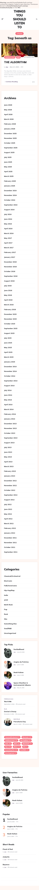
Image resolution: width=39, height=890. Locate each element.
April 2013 (8, 462)
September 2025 (10, 148)
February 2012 (10, 528)
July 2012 (7, 504)
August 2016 (9, 281)
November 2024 (10, 195)
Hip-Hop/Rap (9, 590)
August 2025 (9, 152)
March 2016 (8, 305)
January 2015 (9, 362)
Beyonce (6, 864)
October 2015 (9, 324)
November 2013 (10, 428)
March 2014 (8, 409)
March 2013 (8, 466)
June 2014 (8, 395)
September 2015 (10, 328)
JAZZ (6, 600)
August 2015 (9, 333)
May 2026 (8, 110)
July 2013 (7, 447)
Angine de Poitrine (21, 662)
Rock (6, 614)
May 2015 (8, 347)
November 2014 (10, 371)
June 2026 (8, 105)
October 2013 (9, 433)
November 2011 (10, 542)
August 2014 (9, 386)
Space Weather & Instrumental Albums (22, 684)
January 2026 (9, 129)
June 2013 (8, 452)
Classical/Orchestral (12, 576)
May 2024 (8, 224)
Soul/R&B (7, 628)
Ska (5, 619)
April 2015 (8, 352)
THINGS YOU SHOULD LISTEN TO (19, 19)
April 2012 (8, 519)
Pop (5, 609)
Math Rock (8, 605)
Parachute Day (20, 722)
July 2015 (7, 338)
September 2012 (10, 495)
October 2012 (9, 490)
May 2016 (8, 295)
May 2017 (8, 238)
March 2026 (8, 119)
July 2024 (7, 214)
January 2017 (9, 257)
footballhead (19, 649)
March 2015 (8, 357)
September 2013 (10, 438)
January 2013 (9, 476)
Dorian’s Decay (10, 711)
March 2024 (8, 233)
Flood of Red (8, 849)
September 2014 (10, 381)
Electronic (8, 581)
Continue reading (12, 81)
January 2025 (9, 186)
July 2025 (7, 157)
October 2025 (9, 143)
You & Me (7, 701)
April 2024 (8, 228)
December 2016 (10, 262)
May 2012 (8, 514)
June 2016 (8, 290)
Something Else (10, 624)
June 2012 (8, 509)
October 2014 (9, 376)
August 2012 (9, 500)
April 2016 (8, 300)
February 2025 (10, 181)
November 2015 (10, 319)
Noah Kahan (19, 672)
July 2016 (7, 286)
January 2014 (9, 419)
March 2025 (8, 176)
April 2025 (8, 171)
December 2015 (10, 314)
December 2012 (10, 481)
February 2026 (10, 124)
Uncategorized (10, 633)
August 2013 (9, 443)
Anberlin (6, 857)
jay (7, 67)
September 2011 (10, 552)
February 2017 (10, 252)
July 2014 (7, 390)
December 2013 (10, 424)
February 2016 (10, 309)
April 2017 (8, 243)
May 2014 (8, 400)
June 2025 (8, 162)
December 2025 (10, 133)
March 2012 (8, 523)
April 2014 (8, 404)
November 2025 (10, 138)
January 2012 (9, 533)
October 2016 (9, 271)
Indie (18, 57)
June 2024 (8, 219)
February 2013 (10, 471)
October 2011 (9, 547)
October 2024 (9, 200)
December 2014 (10, 366)
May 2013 (8, 457)
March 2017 (8, 248)
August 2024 (9, 210)
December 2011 (10, 538)
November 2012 (10, 485)
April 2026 (8, 114)
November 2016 (10, 267)
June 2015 (8, 343)
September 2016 (10, 276)
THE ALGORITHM (15, 62)
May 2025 (8, 167)
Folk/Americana (9, 57)
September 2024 (10, 205)
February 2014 (10, 414)
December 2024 (10, 190)
